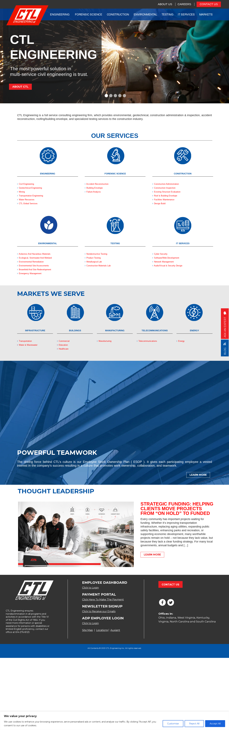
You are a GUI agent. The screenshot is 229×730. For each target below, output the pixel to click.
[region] (114, 720)
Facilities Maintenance (164, 199)
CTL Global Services (28, 203)
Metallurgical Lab (94, 262)
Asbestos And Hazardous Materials (34, 254)
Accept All (215, 723)
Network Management (164, 262)
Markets (206, 14)
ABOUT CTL (20, 86)
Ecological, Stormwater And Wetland (35, 258)
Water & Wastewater (27, 345)
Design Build (159, 203)
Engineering (59, 14)
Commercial (63, 341)
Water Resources (26, 199)
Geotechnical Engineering (30, 188)
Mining (22, 192)
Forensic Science (88, 14)
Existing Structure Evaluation (167, 192)
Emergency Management (30, 273)
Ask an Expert (225, 326)
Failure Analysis (93, 192)
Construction (118, 14)
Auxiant (115, 630)
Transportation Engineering (31, 196)
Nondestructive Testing (96, 254)
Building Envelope (94, 188)
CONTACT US (209, 4)
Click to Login (90, 587)
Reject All (194, 723)
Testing (167, 14)
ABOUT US (165, 4)
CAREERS (184, 4)
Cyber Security (160, 254)
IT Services (186, 14)
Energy (181, 341)
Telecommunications (147, 341)
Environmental (145, 14)
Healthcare (63, 349)
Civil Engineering (26, 184)
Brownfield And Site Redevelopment (35, 269)
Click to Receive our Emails (98, 611)
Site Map (87, 630)
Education (63, 345)
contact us (170, 584)
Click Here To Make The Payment (103, 599)
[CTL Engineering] (27, 15)
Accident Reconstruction (97, 184)
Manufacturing (104, 341)
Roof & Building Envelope (165, 196)
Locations (102, 630)
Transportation (25, 341)
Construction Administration (166, 184)
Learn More (198, 474)
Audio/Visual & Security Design (168, 265)
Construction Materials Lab (98, 265)
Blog (225, 351)
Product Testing (93, 258)
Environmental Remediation (31, 262)
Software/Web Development (166, 258)
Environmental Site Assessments (34, 265)
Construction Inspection (164, 188)
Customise (173, 723)
